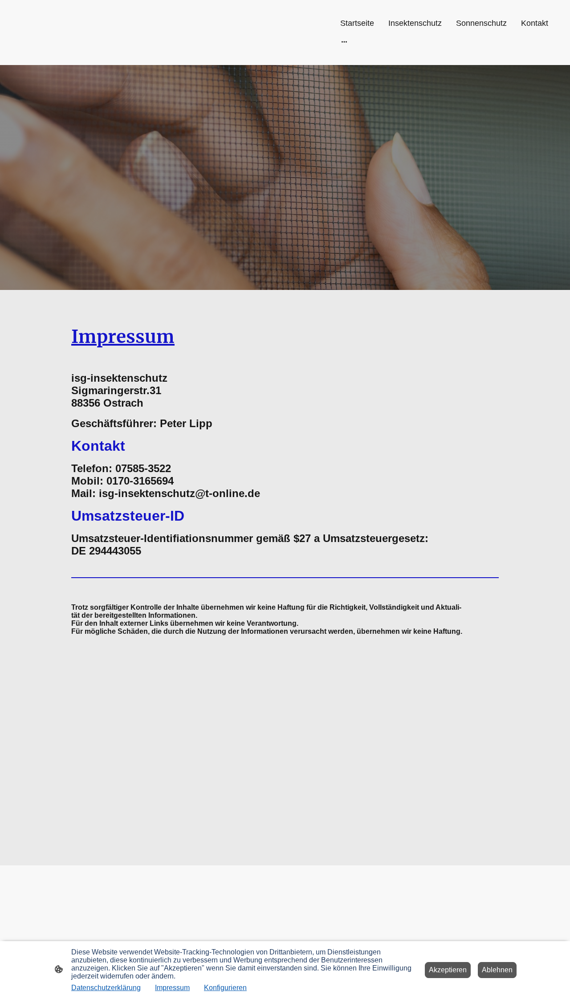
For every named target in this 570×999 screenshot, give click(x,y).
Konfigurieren (225, 987)
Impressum (172, 987)
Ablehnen (497, 970)
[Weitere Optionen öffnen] (344, 42)
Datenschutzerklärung (106, 987)
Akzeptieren (448, 970)
